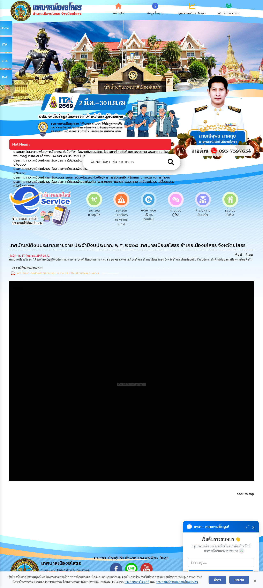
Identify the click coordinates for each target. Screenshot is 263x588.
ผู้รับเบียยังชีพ (203, 212)
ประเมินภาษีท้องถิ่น (230, 212)
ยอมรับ (239, 580)
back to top (245, 493)
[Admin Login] (242, 551)
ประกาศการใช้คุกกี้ (137, 582)
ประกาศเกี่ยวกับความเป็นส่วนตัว (177, 582)
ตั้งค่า (217, 580)
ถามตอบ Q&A (148, 212)
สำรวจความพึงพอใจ (175, 212)
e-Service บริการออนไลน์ (121, 215)
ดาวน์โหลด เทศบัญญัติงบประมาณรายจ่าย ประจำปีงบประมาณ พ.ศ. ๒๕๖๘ (58, 273)
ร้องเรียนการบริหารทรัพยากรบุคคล (94, 217)
